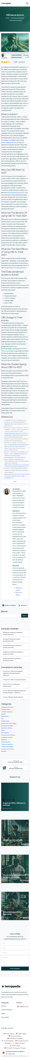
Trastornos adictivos (7, 744)
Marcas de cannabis (7, 726)
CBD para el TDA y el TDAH (12, 840)
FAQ (2, 719)
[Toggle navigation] (27, 3)
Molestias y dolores (6, 728)
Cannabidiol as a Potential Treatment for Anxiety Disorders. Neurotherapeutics (15, 455)
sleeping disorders (11, 142)
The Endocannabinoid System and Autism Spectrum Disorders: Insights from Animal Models (16, 446)
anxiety (3, 142)
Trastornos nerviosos (7, 749)
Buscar (4, 611)
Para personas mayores (8, 735)
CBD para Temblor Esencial (15, 697)
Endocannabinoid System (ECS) (15, 192)
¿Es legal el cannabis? (7, 707)
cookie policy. (11, 1054)
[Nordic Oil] (22, 1006)
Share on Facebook (10, 605)
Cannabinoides (5, 709)
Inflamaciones (5, 721)
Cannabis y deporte (7, 712)
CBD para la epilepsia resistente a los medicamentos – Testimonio (12, 673)
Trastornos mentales (17, 18)
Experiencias (5, 716)
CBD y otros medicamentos (18, 679)
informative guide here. (20, 268)
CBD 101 (3, 714)
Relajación (4, 739)
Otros (3, 730)
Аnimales (3, 751)
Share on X (24, 605)
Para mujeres (5, 733)
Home (7, 18)
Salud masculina (5, 742)
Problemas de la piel (7, 737)
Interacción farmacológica (8, 723)
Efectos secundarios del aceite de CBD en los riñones (14, 876)
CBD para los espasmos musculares (11, 913)
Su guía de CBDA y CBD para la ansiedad (14, 804)
